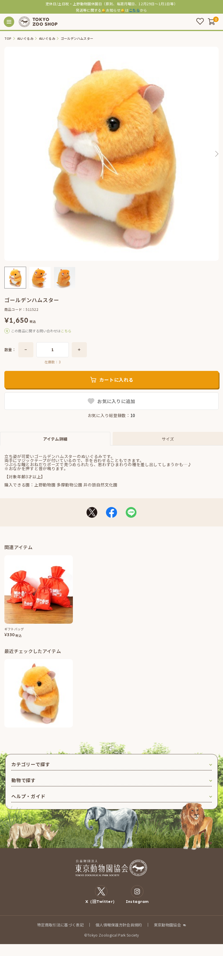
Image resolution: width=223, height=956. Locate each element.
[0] (211, 21)
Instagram (137, 901)
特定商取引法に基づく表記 (60, 925)
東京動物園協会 (167, 925)
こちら (134, 10)
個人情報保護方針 (111, 925)
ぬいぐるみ (25, 38)
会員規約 (134, 925)
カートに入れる (116, 379)
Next (216, 154)
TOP (8, 38)
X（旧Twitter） (101, 901)
